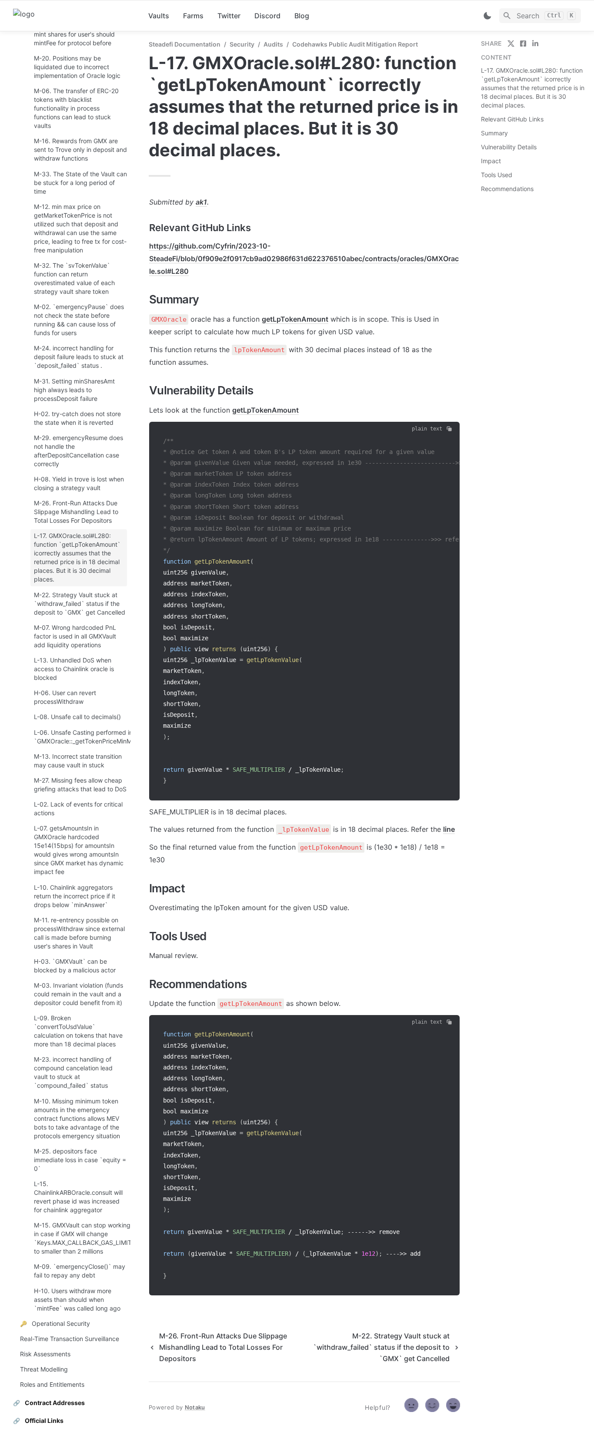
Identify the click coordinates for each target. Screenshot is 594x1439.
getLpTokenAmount (295, 319)
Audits (273, 44)
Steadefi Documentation (184, 44)
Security (242, 44)
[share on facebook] (523, 43)
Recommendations (507, 188)
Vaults (158, 15)
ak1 (201, 202)
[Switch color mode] (487, 15)
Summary (494, 133)
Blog (301, 15)
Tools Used (496, 174)
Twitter (228, 15)
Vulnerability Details (509, 147)
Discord (267, 15)
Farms (193, 15)
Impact (491, 161)
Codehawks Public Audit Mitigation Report (355, 44)
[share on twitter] (510, 43)
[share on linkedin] (535, 43)
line (449, 829)
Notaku (195, 1407)
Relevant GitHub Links (512, 119)
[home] (73, 16)
